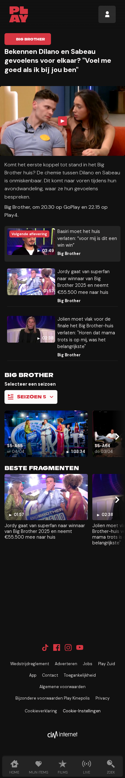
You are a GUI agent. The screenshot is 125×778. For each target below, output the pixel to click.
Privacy (103, 698)
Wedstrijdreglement (29, 663)
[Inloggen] (107, 14)
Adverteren (66, 663)
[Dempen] (104, 151)
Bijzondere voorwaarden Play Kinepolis (52, 698)
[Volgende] (116, 436)
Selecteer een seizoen (30, 384)
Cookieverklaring (41, 711)
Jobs (87, 663)
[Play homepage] (18, 14)
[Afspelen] (62, 121)
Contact (50, 675)
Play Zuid (106, 663)
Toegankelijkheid (80, 675)
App (32, 675)
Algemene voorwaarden (62, 686)
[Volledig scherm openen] (118, 151)
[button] (62, 121)
